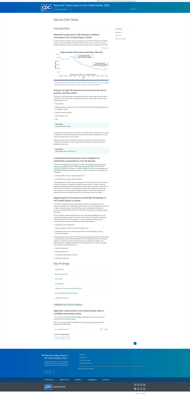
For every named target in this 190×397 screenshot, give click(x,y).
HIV (65, 109)
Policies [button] (78, 380)
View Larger (105, 48)
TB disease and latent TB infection (88, 237)
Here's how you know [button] (130, 1)
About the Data (83, 357)
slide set (63, 322)
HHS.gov (138, 393)
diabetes (59, 109)
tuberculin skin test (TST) (86, 166)
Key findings (118, 35)
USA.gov (143, 393)
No (68, 338)
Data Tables (71, 319)
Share (106, 329)
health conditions (100, 107)
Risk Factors (58, 279)
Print (101, 329)
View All (48, 372)
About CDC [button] (64, 380)
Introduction (118, 32)
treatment (70, 237)
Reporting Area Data (61, 274)
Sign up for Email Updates (86, 368)
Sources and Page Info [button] (62, 329)
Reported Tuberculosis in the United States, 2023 (81, 5)
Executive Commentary (82, 317)
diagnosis (61, 237)
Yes (56, 338)
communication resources (90, 322)
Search (134, 9)
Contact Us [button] (48, 380)
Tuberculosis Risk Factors (63, 126)
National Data (59, 269)
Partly (62, 338)
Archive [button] (106, 380)
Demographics (59, 284)
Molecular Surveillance (62, 298)
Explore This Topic (61, 9)
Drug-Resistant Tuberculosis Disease (66, 293)
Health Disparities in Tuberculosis (65, 151)
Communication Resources (85, 363)
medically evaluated (60, 168)
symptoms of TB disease (71, 164)
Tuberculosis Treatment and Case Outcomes (68, 288)
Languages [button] (92, 380)
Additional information (120, 39)
